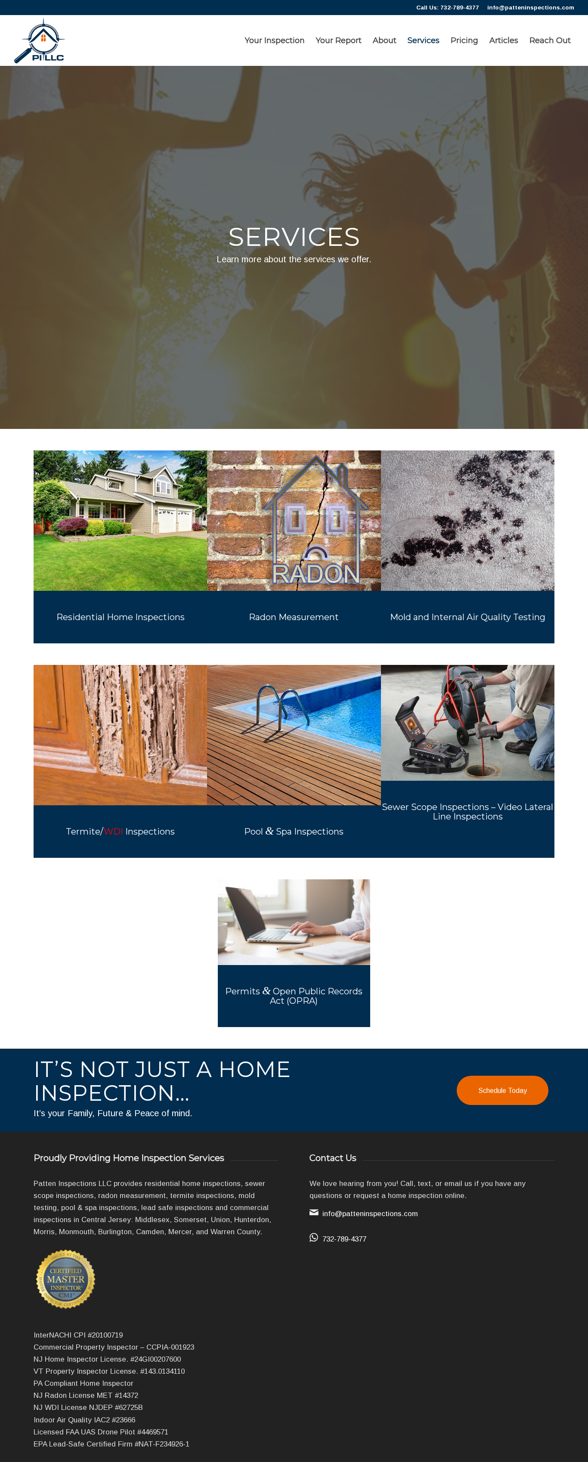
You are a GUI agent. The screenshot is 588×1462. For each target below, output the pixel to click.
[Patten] (40, 40)
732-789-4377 (344, 1239)
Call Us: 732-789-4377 (447, 7)
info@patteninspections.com (530, 7)
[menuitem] (274, 40)
